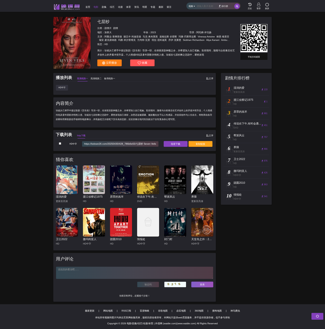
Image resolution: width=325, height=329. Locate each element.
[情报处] (148, 222)
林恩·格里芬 (222, 36)
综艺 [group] (112, 7)
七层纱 (103, 21)
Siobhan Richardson (193, 40)
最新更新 (89, 310)
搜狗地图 (217, 310)
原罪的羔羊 (117, 196)
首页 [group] (87, 7)
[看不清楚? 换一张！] (175, 284)
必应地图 (181, 310)
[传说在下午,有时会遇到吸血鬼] (148, 179)
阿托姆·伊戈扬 (203, 32)
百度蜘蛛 (144, 310)
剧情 (115, 28)
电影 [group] (96, 7)
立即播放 (111, 62)
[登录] (258, 3)
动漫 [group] (120, 7)
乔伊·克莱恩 (174, 40)
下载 (175, 144)
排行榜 (224, 6)
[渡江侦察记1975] (94, 179)
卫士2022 (61, 239)
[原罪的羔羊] (121, 179)
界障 (194, 196)
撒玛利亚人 (89, 239)
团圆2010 (116, 239)
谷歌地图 (163, 310)
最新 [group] (161, 7)
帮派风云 (169, 196)
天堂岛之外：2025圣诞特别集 (202, 239)
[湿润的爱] (67, 179)
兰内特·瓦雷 (143, 40)
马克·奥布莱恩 (150, 36)
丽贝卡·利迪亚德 (132, 36)
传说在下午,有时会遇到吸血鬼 (148, 196)
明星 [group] (144, 7)
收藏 (144, 62)
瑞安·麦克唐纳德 (107, 40)
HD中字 (62, 87)
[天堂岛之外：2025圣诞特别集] (202, 222)
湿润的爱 (61, 196)
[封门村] (175, 222)
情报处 (141, 239)
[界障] (202, 179)
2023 (153, 32)
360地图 (199, 310)
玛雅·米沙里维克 (127, 40)
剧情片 (108, 28)
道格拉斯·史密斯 (168, 36)
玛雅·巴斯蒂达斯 (187, 36)
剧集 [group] (104, 7)
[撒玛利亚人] (94, 222)
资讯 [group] (136, 7)
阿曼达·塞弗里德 (113, 36)
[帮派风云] (175, 179)
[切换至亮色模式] (267, 3)
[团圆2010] (121, 222)
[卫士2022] (67, 222)
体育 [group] (128, 7)
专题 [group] (152, 7)
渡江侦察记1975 (93, 196)
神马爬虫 (235, 310)
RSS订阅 (126, 310)
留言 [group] (169, 7)
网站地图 (108, 310)
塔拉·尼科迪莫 (159, 40)
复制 (200, 144)
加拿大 (108, 32)
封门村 (168, 239)
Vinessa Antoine (206, 36)
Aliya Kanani (212, 40)
